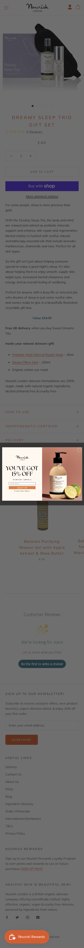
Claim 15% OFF (22, 488)
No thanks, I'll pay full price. (22, 490)
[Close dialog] (79, 450)
